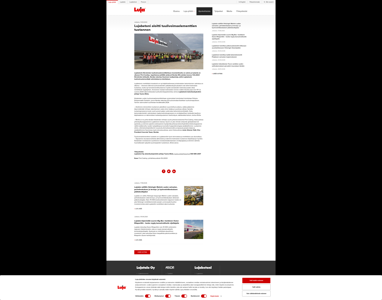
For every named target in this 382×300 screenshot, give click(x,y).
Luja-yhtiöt (188, 11)
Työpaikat (218, 11)
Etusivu (176, 11)
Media (229, 11)
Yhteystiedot (241, 11)
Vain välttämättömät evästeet (256, 293)
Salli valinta (256, 287)
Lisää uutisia (142, 252)
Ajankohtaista (204, 11)
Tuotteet (169, 273)
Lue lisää (138, 209)
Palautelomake (255, 2)
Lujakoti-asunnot (143, 273)
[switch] (168, 296)
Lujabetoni (133, 2)
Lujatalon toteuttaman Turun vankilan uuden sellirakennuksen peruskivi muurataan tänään (228, 65)
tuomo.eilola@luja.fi (181, 154)
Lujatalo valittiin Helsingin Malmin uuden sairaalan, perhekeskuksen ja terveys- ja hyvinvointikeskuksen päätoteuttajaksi (156, 189)
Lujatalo (122, 2)
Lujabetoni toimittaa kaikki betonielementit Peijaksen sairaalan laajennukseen (227, 56)
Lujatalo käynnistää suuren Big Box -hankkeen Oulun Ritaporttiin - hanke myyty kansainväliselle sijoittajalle (156, 222)
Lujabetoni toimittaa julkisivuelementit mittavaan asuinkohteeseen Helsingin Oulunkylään (229, 47)
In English (242, 2)
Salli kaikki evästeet (256, 280)
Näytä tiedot (214, 296)
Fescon (143, 2)
